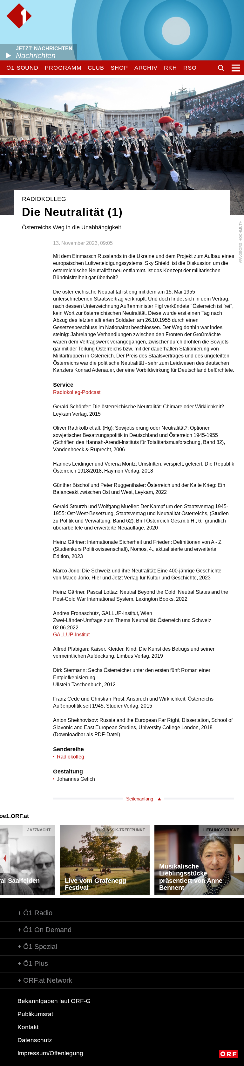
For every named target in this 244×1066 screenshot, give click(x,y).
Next (239, 858)
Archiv (146, 68)
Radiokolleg (70, 756)
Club (96, 68)
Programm (63, 68)
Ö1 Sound (22, 68)
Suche (221, 68)
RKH (170, 68)
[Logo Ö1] (19, 16)
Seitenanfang (139, 798)
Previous (5, 858)
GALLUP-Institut (71, 634)
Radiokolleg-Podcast (76, 392)
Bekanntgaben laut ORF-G (54, 1001)
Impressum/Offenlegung (50, 1053)
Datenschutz (34, 1040)
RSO (190, 68)
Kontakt (27, 1027)
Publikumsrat (35, 1014)
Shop (119, 68)
